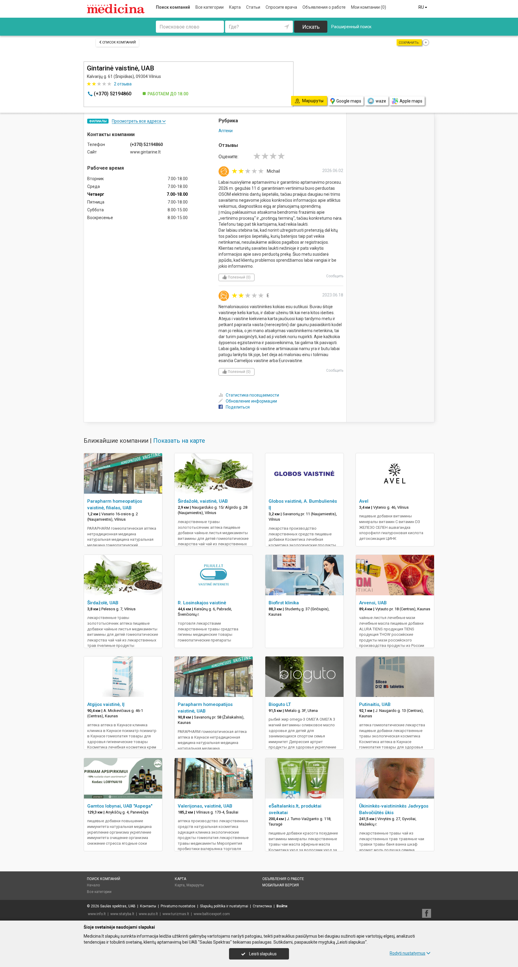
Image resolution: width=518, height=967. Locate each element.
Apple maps (411, 101)
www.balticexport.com (212, 914)
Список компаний (119, 42)
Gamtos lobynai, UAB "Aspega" (119, 806)
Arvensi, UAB (373, 602)
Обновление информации (251, 401)
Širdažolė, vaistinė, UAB (203, 501)
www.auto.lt (148, 914)
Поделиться (238, 407)
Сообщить (334, 276)
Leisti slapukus (262, 953)
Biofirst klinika (284, 602)
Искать (311, 27)
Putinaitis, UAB (375, 704)
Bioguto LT (280, 704)
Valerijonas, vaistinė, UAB (205, 806)
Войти (281, 906)
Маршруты (195, 885)
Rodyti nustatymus (407, 953)
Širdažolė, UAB (102, 602)
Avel (363, 501)
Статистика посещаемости (252, 395)
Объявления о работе (324, 7)
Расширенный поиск (351, 26)
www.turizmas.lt (175, 914)
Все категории (209, 7)
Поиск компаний (173, 7)
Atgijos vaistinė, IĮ (105, 704)
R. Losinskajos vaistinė (202, 602)
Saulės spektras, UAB (117, 906)
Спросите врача (281, 7)
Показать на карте (179, 440)
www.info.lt (97, 914)
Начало (93, 885)
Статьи (253, 7)
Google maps (348, 101)
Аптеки (226, 130)
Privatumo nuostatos (178, 906)
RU (421, 7)
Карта (235, 7)
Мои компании (368, 7)
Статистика (262, 906)
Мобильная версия (280, 885)
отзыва (123, 84)
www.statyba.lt (122, 914)
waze (381, 101)
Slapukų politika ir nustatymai (224, 906)
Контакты (148, 906)
